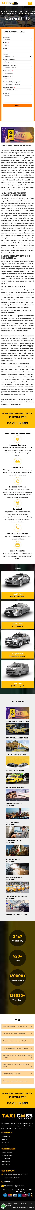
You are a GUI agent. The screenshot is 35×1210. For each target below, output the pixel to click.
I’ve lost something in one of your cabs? (16, 1048)
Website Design (18, 1207)
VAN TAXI (4, 1145)
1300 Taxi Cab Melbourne (17, 738)
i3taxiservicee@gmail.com (14, 1186)
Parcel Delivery (6, 1161)
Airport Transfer (7, 1153)
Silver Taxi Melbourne (15, 771)
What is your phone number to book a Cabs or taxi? (17, 1056)
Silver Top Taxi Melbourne (17, 721)
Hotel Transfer (6, 1167)
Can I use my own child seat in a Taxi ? (15, 1081)
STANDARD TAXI (6, 1136)
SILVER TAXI (5, 1139)
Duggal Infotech (28, 1207)
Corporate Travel (7, 1155)
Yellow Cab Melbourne (16, 754)
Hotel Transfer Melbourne (13, 860)
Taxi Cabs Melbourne (23, 1204)
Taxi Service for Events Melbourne (16, 897)
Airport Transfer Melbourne (14, 805)
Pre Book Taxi (6, 1164)
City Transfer (6, 1158)
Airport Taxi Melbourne (16, 914)
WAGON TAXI (5, 1142)
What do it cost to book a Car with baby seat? (16, 1065)
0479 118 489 (19, 18)
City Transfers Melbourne (12, 823)
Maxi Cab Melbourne (15, 787)
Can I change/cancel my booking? (14, 1041)
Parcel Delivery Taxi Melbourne (15, 878)
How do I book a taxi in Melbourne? (14, 1034)
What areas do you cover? (11, 1074)
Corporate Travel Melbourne (14, 842)
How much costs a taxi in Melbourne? (15, 1026)
